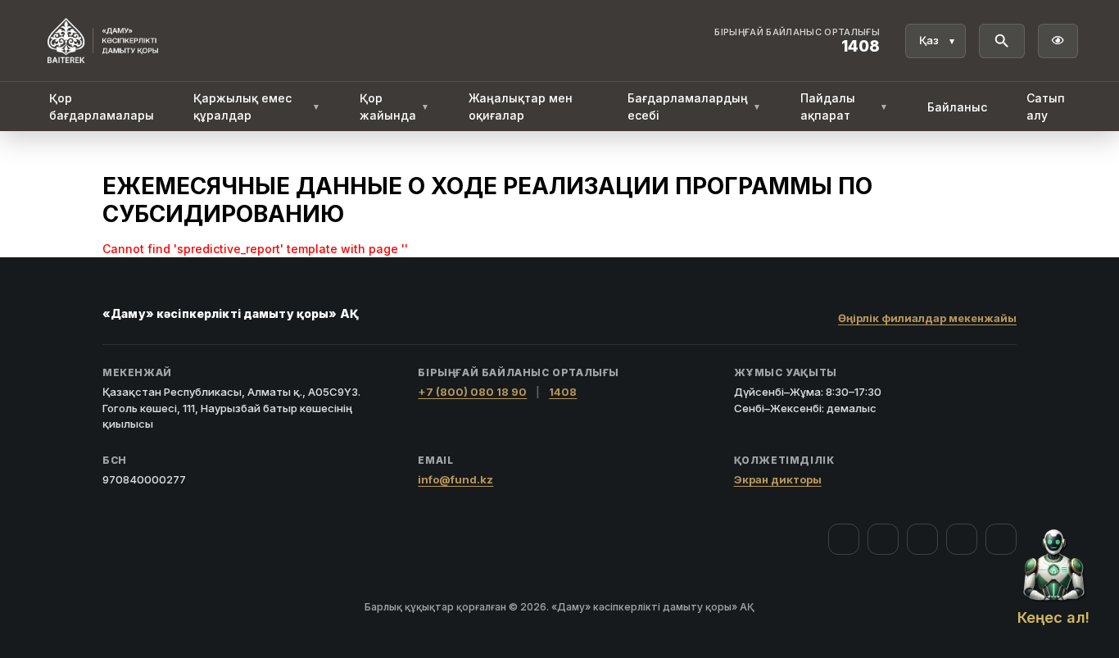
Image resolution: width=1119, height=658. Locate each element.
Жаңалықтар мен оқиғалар (521, 106)
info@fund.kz (455, 479)
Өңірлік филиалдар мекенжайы (927, 317)
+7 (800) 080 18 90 (472, 391)
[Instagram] (883, 539)
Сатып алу (1045, 106)
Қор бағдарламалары (101, 106)
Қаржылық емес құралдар (256, 106)
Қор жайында (394, 106)
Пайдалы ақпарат (844, 106)
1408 (563, 391)
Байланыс (957, 107)
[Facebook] (843, 539)
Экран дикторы (778, 479)
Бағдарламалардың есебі (694, 106)
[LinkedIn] (1001, 539)
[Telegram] (961, 539)
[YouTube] (922, 539)
